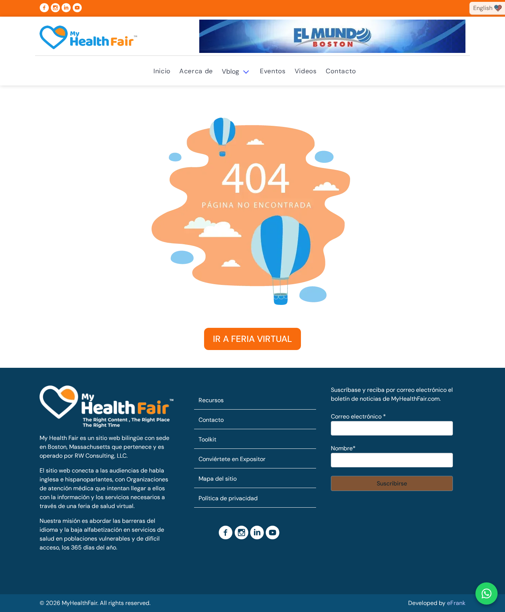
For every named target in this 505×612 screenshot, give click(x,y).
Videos (306, 71)
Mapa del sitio (218, 478)
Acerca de (196, 71)
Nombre (343, 448)
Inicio (161, 71)
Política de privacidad (228, 498)
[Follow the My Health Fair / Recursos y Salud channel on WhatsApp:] (486, 593)
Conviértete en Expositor (232, 459)
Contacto (341, 71)
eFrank (456, 603)
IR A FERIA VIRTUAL (252, 338)
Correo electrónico (358, 416)
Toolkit (207, 439)
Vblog (230, 71)
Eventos (273, 71)
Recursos (211, 400)
